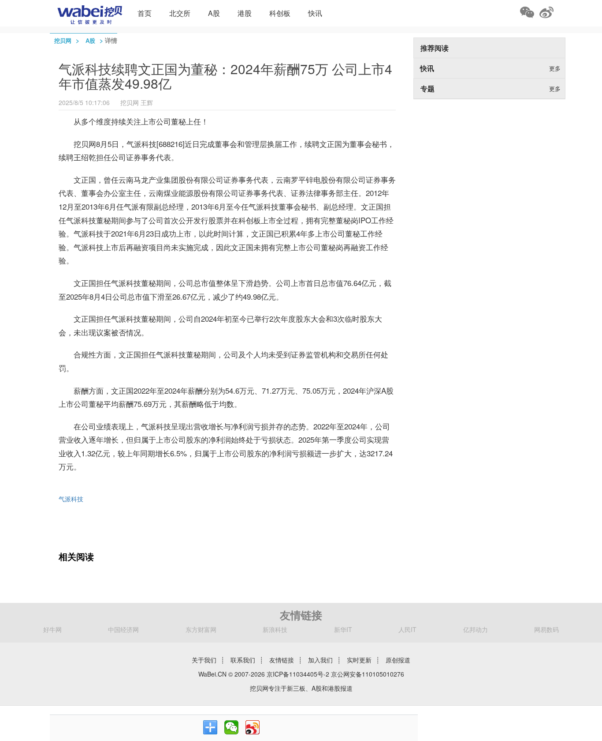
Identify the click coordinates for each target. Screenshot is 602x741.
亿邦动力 (475, 629)
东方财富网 (201, 629)
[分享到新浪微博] (252, 727)
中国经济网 (123, 629)
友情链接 (281, 659)
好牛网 (52, 629)
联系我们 (242, 659)
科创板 (279, 13)
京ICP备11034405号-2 (298, 674)
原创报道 (398, 659)
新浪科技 (275, 629)
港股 (245, 13)
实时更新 (359, 659)
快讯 (315, 13)
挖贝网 (62, 40)
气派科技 (71, 498)
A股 (214, 13)
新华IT (343, 629)
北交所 (179, 13)
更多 (555, 68)
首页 (144, 13)
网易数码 (546, 629)
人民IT (407, 629)
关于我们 (204, 659)
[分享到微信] (231, 727)
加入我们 (320, 659)
